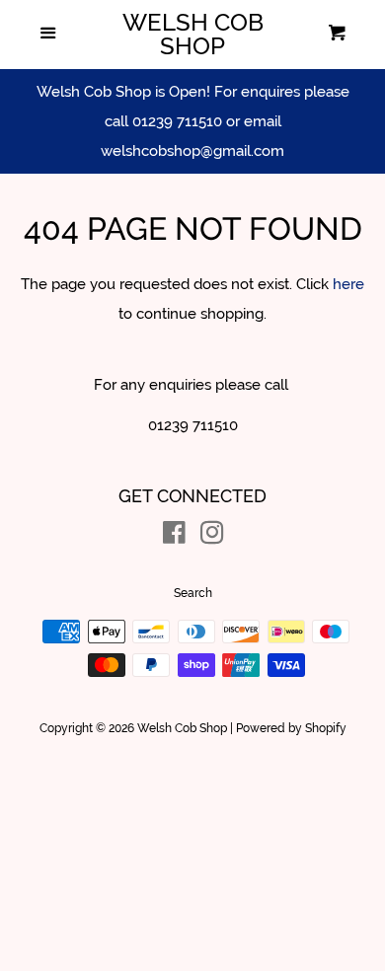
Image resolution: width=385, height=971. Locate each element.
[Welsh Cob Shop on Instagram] (212, 537)
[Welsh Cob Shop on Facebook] (174, 537)
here (348, 284)
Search (193, 593)
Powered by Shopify (291, 728)
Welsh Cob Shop (193, 34)
